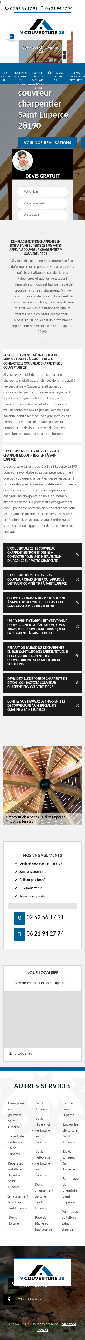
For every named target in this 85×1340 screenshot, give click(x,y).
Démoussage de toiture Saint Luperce (71, 1220)
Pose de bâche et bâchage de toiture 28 (37, 82)
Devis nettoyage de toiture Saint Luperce (42, 1163)
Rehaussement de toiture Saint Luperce (16, 1202)
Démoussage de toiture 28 (55, 76)
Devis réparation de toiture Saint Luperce (43, 1130)
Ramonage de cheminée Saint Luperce (71, 1190)
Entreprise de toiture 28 (21, 76)
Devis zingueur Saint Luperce (69, 1160)
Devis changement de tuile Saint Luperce (44, 1196)
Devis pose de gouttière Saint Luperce (16, 1115)
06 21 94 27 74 (58, 9)
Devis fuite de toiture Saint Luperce (16, 1145)
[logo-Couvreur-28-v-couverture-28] (42, 26)
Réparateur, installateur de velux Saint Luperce (16, 1175)
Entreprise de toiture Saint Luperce (70, 1133)
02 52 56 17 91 (23, 9)
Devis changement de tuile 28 (76, 76)
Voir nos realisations (47, 143)
